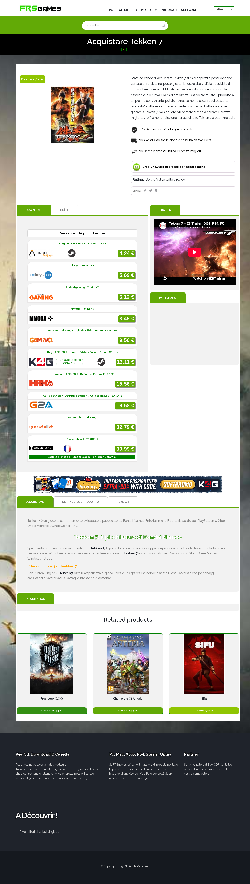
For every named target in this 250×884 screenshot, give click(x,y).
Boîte (64, 210)
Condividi (145, 191)
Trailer (165, 210)
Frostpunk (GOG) (52, 698)
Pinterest (156, 191)
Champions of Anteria (128, 698)
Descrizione (35, 501)
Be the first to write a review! (166, 179)
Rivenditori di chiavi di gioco (39, 832)
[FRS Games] (41, 8)
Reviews (123, 501)
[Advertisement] (195, 334)
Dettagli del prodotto (80, 501)
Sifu (204, 698)
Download (34, 210)
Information (35, 598)
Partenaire (168, 297)
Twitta (150, 191)
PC (124, 49)
